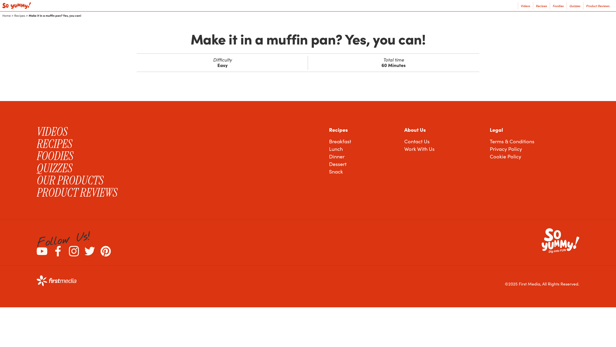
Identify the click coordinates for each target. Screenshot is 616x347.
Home (6, 15)
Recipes (19, 15)
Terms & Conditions (512, 141)
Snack (336, 171)
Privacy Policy (506, 148)
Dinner (337, 156)
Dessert (337, 163)
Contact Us (417, 141)
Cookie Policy (505, 156)
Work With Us (419, 148)
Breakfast (340, 141)
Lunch (336, 148)
